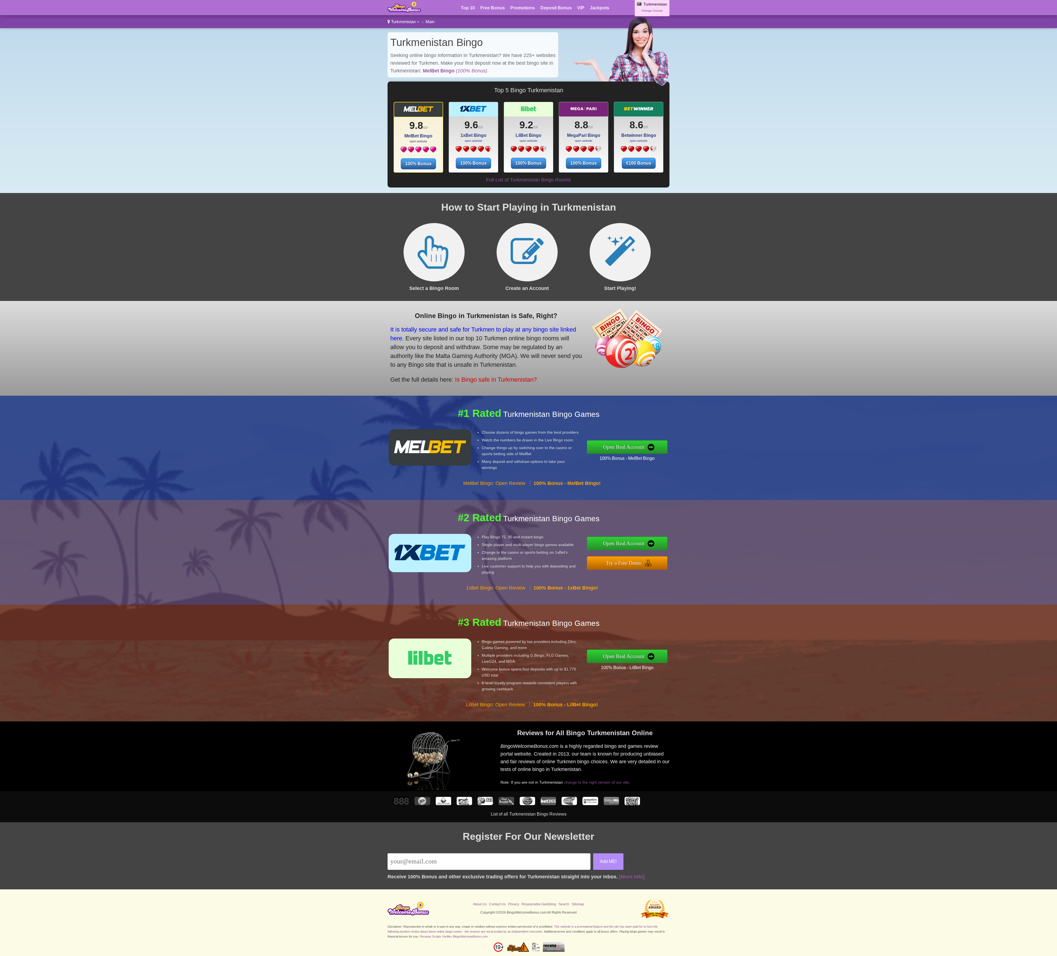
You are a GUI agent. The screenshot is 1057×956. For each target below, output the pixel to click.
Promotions (522, 8)
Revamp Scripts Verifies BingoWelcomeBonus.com (454, 936)
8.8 (581, 125)
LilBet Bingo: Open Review (495, 704)
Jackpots (599, 8)
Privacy (513, 904)
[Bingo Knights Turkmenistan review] (506, 803)
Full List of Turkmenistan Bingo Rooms (528, 180)
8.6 (636, 125)
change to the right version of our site (596, 782)
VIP (580, 8)
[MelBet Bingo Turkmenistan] (418, 151)
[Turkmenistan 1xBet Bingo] (473, 111)
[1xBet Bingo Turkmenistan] (473, 151)
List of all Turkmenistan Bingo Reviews (528, 814)
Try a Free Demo (624, 563)
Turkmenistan (403, 21)
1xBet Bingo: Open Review (495, 588)
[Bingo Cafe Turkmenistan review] (569, 803)
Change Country (652, 10)
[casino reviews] (408, 914)
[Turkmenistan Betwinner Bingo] (639, 111)
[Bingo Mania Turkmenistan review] (632, 803)
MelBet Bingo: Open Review (494, 483)
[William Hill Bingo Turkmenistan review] (611, 803)
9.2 (526, 125)
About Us (480, 904)
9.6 (471, 125)
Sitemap (578, 904)
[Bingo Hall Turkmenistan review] (527, 803)
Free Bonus (492, 8)
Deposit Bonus (556, 8)
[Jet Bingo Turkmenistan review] (464, 803)
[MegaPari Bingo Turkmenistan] (583, 151)
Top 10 (468, 8)
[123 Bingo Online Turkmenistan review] (485, 803)
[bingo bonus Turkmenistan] (404, 11)
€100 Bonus (638, 163)
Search (564, 904)
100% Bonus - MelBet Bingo (627, 458)
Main (430, 21)
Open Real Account (623, 447)
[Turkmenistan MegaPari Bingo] (583, 111)
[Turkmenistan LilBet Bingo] (528, 111)
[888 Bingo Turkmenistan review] (401, 803)
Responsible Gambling (539, 904)
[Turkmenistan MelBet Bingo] (418, 111)
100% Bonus (418, 163)
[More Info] (632, 876)
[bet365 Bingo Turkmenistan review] (548, 803)
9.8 (416, 125)
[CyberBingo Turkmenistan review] (443, 803)
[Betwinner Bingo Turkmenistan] (638, 151)
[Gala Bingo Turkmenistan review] (422, 803)
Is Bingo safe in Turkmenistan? (496, 379)
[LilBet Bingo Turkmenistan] (528, 151)
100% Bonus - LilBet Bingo (627, 667)
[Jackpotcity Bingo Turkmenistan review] (590, 803)
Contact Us (497, 904)
